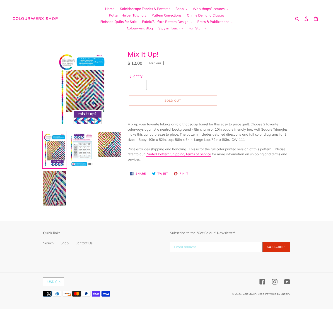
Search (48, 243)
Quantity (135, 76)
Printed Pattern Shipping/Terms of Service (178, 154)
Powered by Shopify (277, 293)
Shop (64, 243)
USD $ (52, 282)
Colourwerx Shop (35, 18)
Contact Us (83, 243)
